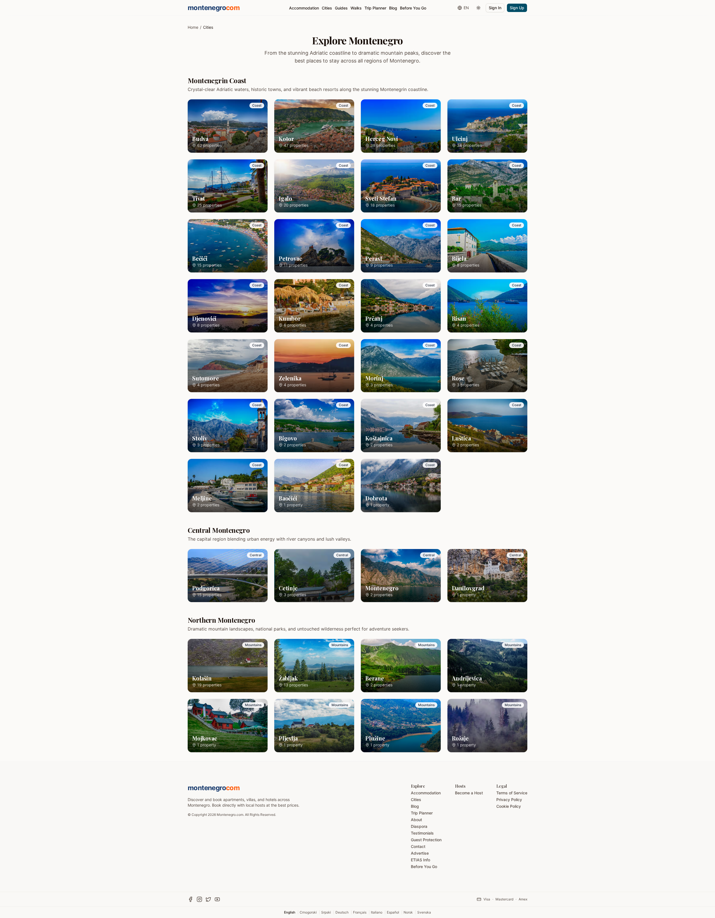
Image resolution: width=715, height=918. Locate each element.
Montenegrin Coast (217, 80)
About (416, 819)
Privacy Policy (509, 799)
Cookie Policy (508, 806)
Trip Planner (375, 8)
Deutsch (342, 912)
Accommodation (304, 8)
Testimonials (422, 833)
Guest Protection (426, 839)
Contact (418, 846)
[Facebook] (190, 899)
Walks (356, 8)
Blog (393, 8)
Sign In (495, 7)
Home (193, 27)
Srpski (326, 912)
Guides (341, 8)
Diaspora (419, 826)
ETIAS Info (420, 859)
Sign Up (517, 7)
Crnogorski (308, 912)
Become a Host (469, 792)
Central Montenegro (219, 530)
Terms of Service (511, 792)
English (289, 912)
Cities (327, 8)
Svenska (424, 912)
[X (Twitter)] (208, 899)
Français (359, 912)
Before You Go (413, 8)
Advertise (420, 853)
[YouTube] (217, 899)
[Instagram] (199, 899)
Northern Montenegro (221, 619)
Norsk (408, 912)
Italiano (376, 912)
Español (393, 912)
